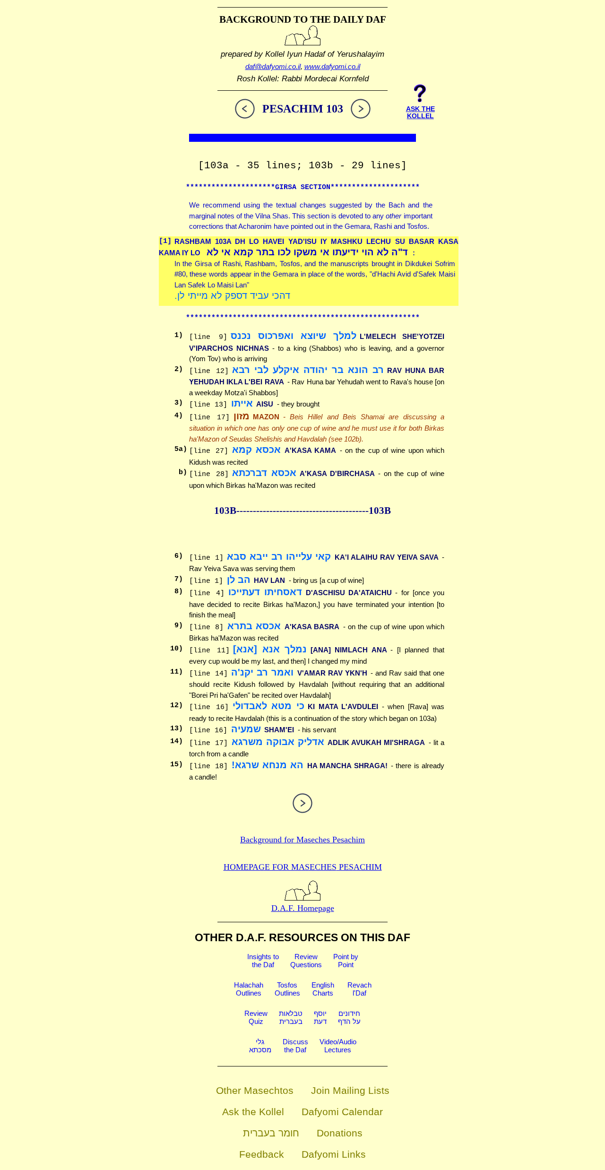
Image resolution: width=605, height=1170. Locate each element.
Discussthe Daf (295, 1046)
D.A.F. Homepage (302, 908)
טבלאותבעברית (290, 1017)
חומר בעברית (271, 1132)
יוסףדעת (320, 1017)
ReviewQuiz (256, 1017)
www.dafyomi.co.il (332, 66)
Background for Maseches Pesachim (302, 839)
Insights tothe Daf (263, 961)
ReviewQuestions (306, 961)
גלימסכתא (260, 1046)
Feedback (261, 1154)
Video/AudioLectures (338, 1046)
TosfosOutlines (287, 989)
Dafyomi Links (334, 1154)
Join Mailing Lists (350, 1090)
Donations (340, 1132)
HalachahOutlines (248, 989)
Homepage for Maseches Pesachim (303, 867)
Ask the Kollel (253, 1111)
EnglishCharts (322, 989)
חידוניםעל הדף (349, 1017)
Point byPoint (345, 961)
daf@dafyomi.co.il (273, 66)
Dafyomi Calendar (342, 1111)
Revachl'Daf (359, 989)
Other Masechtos (255, 1090)
